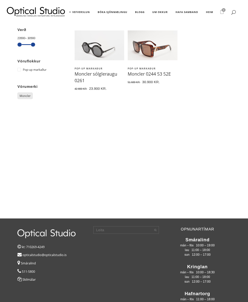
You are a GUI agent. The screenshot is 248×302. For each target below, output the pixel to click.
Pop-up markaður (89, 68)
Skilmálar (29, 279)
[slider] (19, 44)
